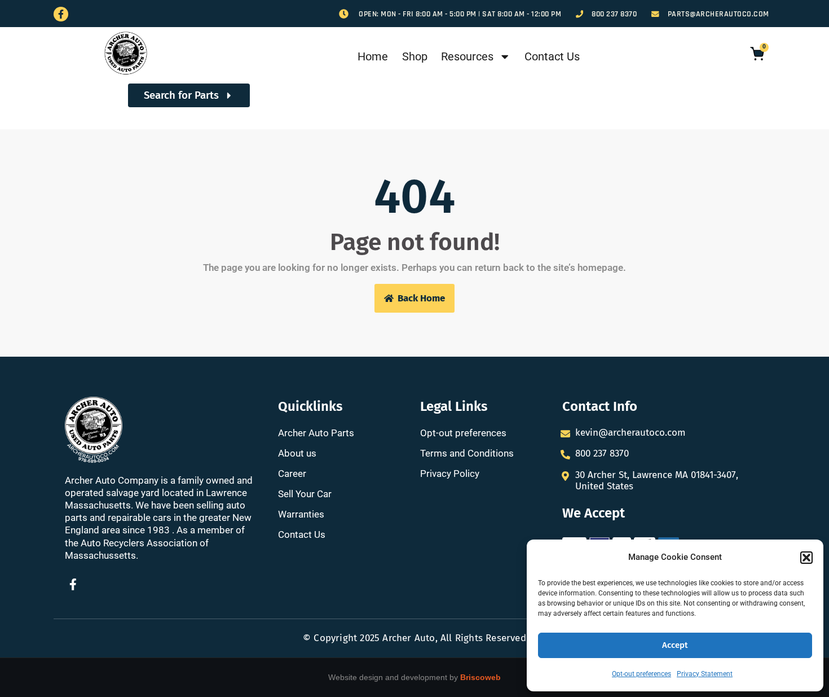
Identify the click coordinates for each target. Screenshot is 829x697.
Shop (414, 56)
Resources (467, 56)
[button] (806, 557)
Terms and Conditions (467, 453)
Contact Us (552, 56)
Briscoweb (480, 677)
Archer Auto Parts (316, 433)
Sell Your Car (305, 493)
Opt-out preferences (641, 674)
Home (373, 56)
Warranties (301, 514)
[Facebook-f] (61, 14)
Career (292, 473)
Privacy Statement (705, 674)
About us (297, 453)
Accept (675, 645)
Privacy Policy (449, 473)
